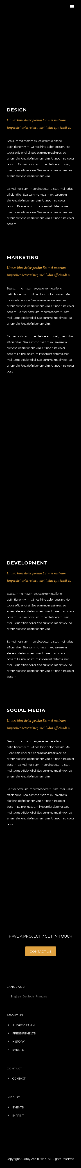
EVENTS (18, 1049)
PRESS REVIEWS (24, 1033)
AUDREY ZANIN (23, 1025)
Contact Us (41, 951)
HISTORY (18, 1041)
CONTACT (18, 1078)
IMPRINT (18, 1115)
